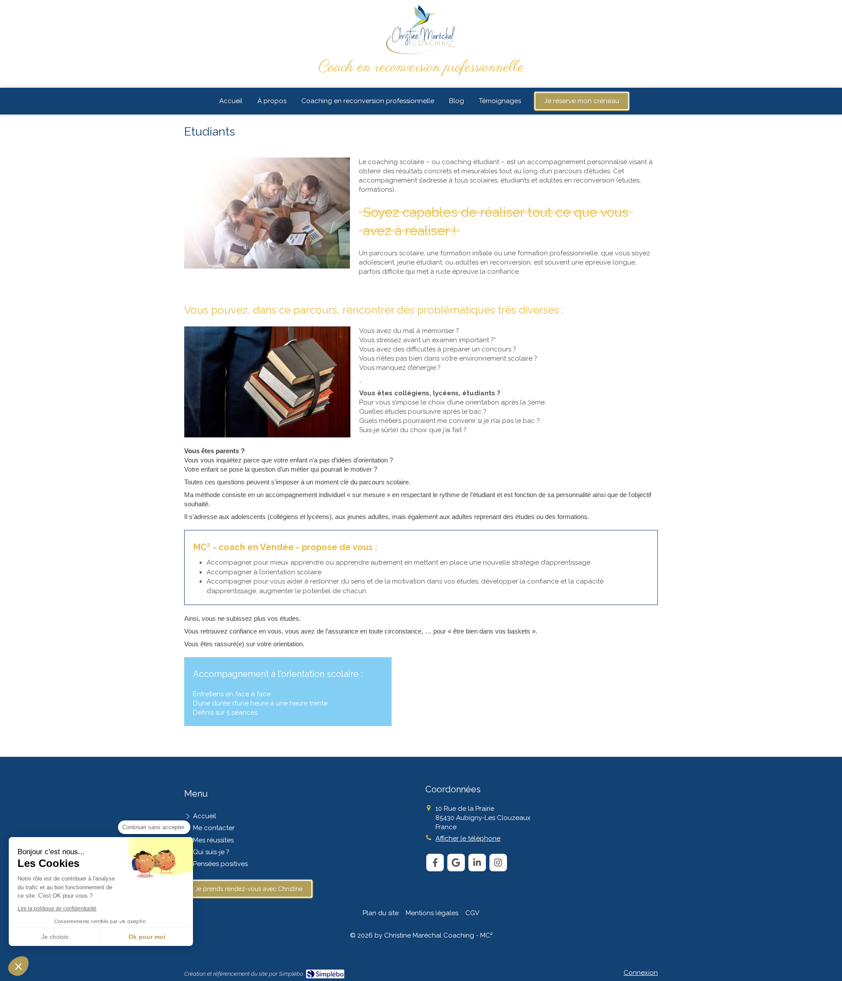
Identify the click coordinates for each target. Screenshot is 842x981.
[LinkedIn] (477, 862)
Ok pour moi (146, 936)
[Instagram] (498, 862)
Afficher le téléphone (467, 838)
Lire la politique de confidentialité (57, 909)
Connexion (641, 973)
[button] (18, 966)
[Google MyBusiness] (456, 862)
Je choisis (54, 936)
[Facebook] (435, 862)
